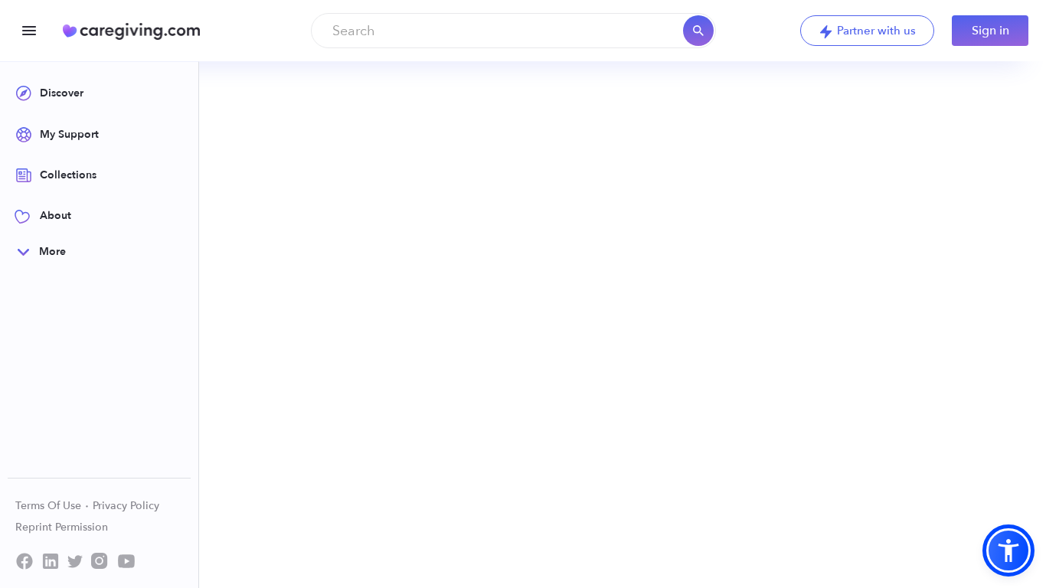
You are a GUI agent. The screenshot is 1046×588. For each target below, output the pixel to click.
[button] (1008, 550)
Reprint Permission (61, 527)
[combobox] (513, 30)
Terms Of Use (49, 505)
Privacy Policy (126, 505)
